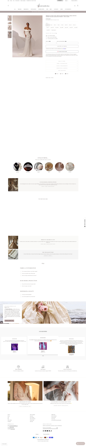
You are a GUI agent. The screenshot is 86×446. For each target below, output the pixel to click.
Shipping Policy (53, 414)
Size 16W (52, 27)
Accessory (56, 9)
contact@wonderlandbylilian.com (13, 425)
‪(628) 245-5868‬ (12, 427)
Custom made (53, 30)
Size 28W (48, 30)
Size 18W (57, 27)
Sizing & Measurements (62, 65)
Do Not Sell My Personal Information (56, 420)
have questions (62, 70)
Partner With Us (10, 420)
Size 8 (62, 25)
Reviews (11, 0)
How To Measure (32, 417)
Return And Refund (53, 416)
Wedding (20, 9)
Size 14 (74, 25)
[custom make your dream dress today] (61, 391)
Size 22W (66, 27)
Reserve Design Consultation (61, 405)
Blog (8, 418)
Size (47, 23)
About (8, 0)
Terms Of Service (53, 417)
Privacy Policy (53, 418)
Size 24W (71, 27)
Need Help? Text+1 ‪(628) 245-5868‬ (31, 0)
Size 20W (61, 27)
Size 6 (59, 25)
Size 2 (51, 25)
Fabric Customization (62, 63)
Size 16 (48, 27)
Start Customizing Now (25, 406)
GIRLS (47, 9)
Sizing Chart (31, 416)
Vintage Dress (33, 9)
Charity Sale (31, 421)
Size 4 (55, 25)
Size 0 (48, 25)
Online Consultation (23, 0)
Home (61, 9)
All (15, 9)
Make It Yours (62, 61)
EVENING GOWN (41, 9)
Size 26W (75, 27)
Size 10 (66, 25)
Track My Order (17, 0)
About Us (9, 414)
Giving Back (9, 421)
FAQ (13, 0)
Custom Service (68, 9)
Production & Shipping (62, 68)
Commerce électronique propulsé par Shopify (43, 441)
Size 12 (70, 25)
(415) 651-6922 (13, 428)
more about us (9, 320)
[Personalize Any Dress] (25, 391)
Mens (51, 9)
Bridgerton (26, 9)
